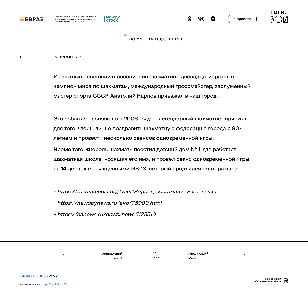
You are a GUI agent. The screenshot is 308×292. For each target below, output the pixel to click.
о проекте (242, 18)
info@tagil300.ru (34, 276)
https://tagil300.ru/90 (54, 284)
